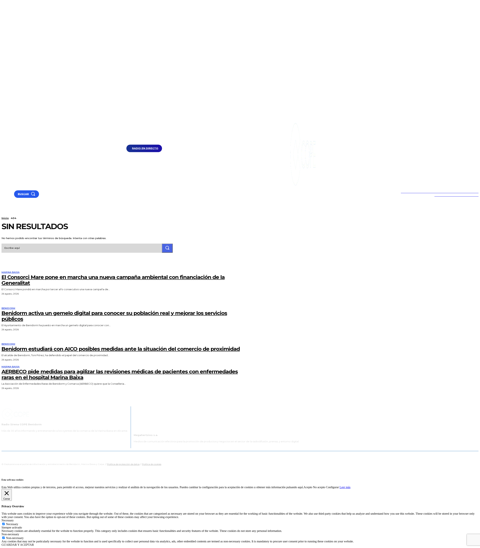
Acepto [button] (308, 487)
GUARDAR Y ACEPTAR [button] (18, 544)
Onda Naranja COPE (228, 455)
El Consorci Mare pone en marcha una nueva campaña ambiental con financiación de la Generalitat (113, 280)
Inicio (5, 218)
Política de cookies (151, 464)
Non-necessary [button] (10, 534)
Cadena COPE (204, 455)
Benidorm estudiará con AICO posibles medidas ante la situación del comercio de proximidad (121, 349)
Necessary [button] (8, 520)
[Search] (167, 248)
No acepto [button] (319, 487)
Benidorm (8, 308)
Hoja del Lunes (252, 455)
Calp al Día (303, 455)
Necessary (12, 524)
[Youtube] (3, 194)
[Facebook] (7, 194)
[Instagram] (12, 194)
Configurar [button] (332, 487)
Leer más (345, 487)
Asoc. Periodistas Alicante (278, 455)
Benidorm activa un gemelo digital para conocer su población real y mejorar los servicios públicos (114, 316)
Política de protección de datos (123, 464)
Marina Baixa (11, 272)
